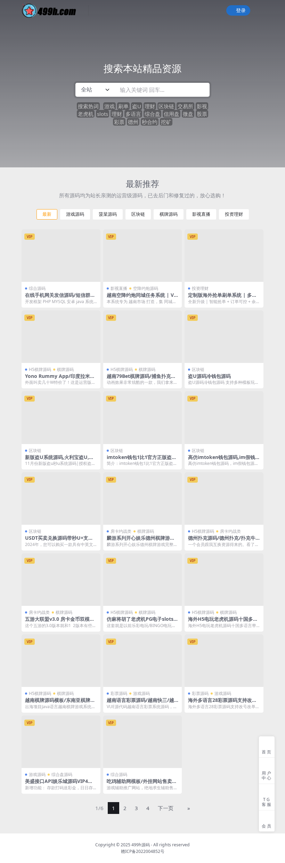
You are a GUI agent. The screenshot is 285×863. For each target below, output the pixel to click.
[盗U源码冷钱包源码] (224, 336)
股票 (202, 113)
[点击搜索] (202, 90)
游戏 (109, 106)
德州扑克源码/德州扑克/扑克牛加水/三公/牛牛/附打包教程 (221, 541)
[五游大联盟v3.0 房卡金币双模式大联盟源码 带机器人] (61, 579)
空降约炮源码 (145, 288)
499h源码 (140, 845)
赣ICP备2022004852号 (142, 851)
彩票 (119, 121)
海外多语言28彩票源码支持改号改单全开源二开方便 (222, 703)
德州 (133, 121)
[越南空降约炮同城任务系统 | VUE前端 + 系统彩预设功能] (142, 255)
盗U (136, 106)
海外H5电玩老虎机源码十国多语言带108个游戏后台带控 (223, 622)
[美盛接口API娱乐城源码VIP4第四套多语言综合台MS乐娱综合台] (61, 741)
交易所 (185, 106)
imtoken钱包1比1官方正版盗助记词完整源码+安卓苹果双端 (142, 460)
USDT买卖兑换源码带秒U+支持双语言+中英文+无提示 (59, 541)
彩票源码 (119, 693)
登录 (241, 10)
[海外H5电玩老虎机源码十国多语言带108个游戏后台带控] (224, 579)
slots (102, 113)
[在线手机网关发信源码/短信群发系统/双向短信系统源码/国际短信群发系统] (61, 255)
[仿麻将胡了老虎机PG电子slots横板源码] (142, 579)
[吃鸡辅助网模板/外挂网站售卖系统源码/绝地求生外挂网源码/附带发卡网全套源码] (142, 741)
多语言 (133, 113)
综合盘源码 (61, 774)
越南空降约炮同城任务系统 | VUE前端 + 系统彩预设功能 (142, 298)
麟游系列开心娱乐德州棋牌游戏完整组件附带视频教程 (141, 541)
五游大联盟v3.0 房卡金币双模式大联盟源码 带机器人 (60, 622)
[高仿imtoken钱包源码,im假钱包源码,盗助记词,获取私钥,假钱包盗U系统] (224, 417)
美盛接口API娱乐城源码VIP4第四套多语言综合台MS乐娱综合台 (60, 784)
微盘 (188, 113)
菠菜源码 (108, 214)
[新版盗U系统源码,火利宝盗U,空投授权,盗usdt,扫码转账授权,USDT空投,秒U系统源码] (61, 417)
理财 (150, 106)
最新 (46, 214)
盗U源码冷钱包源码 (209, 376)
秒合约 (149, 121)
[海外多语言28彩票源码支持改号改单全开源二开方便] (224, 660)
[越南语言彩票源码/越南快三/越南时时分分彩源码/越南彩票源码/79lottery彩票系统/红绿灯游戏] (142, 660)
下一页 (165, 808)
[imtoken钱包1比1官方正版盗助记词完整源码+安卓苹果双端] (142, 417)
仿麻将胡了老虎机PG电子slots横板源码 (142, 622)
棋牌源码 (169, 214)
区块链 (166, 106)
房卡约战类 (121, 531)
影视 (202, 106)
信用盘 (171, 113)
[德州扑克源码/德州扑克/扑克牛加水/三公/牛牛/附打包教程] (224, 498)
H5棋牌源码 (40, 369)
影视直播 (201, 214)
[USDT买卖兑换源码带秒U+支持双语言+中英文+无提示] (61, 498)
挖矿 (166, 121)
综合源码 (37, 288)
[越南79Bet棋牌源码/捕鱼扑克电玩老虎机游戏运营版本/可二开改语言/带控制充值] (142, 336)
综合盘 (152, 113)
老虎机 (85, 113)
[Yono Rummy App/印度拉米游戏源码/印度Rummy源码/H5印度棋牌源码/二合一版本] (61, 336)
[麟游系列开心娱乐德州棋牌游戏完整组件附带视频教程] (142, 498)
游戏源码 (75, 214)
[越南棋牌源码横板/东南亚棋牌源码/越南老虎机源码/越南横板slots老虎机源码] (61, 660)
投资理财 (234, 214)
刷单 (123, 106)
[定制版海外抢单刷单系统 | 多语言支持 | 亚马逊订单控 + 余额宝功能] (224, 255)
